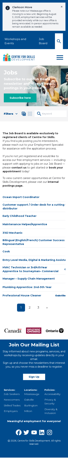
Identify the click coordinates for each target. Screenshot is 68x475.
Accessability (52, 394)
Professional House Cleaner (22, 295)
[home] (19, 57)
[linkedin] (42, 432)
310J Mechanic (12, 232)
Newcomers (12, 399)
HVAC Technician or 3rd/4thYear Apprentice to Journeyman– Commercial (30, 269)
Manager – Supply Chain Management (29, 278)
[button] (23, 113)
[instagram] (49, 432)
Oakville (29, 399)
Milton (28, 411)
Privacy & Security (50, 401)
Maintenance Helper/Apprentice (25, 224)
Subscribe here (20, 97)
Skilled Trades (12, 405)
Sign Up (34, 376)
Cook (6, 251)
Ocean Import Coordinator (21, 197)
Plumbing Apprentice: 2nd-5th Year (27, 287)
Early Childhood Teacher (19, 216)
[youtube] (34, 432)
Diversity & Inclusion (50, 411)
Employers (11, 411)
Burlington (31, 405)
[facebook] (19, 432)
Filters (8, 113)
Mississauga (31, 394)
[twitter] (26, 432)
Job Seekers (12, 394)
